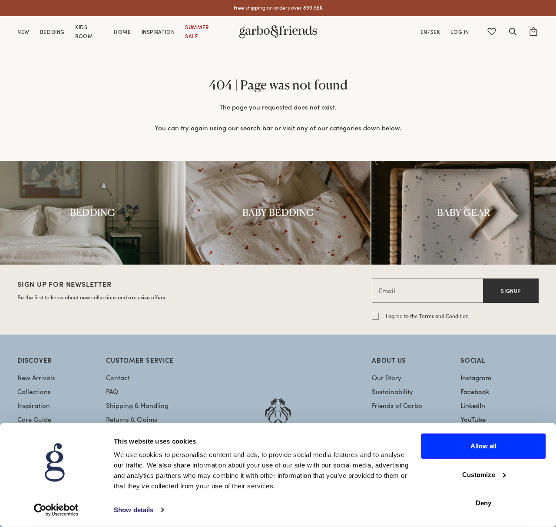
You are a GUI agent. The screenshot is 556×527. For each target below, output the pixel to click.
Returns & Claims (131, 419)
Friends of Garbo (397, 405)
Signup (511, 290)
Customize (478, 474)
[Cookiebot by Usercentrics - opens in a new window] (56, 510)
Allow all (483, 446)
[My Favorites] (491, 32)
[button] (512, 32)
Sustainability (392, 391)
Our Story (386, 377)
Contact (118, 377)
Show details (133, 510)
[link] (92, 213)
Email (387, 290)
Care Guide (34, 419)
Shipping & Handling (137, 405)
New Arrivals (36, 377)
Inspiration (33, 405)
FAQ (112, 391)
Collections (34, 391)
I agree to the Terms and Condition (427, 315)
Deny (483, 503)
